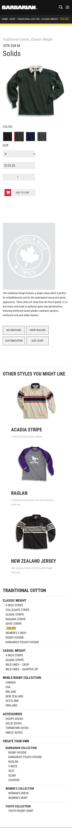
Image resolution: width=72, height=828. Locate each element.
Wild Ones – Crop (17, 664)
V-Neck (12, 766)
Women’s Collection (20, 788)
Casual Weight (14, 650)
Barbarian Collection (21, 748)
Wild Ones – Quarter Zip (22, 669)
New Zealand (17, 568)
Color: (8, 127)
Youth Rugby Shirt (20, 811)
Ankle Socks (14, 732)
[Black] (7, 136)
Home (5, 19)
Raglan (13, 761)
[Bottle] (19, 136)
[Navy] (30, 136)
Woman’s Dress (18, 793)
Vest (11, 771)
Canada (11, 682)
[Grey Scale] (41, 136)
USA (8, 687)
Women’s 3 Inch (16, 633)
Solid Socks (14, 723)
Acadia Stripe (15, 614)
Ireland (11, 691)
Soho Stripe (14, 623)
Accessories (12, 714)
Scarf (12, 775)
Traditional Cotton (28, 19)
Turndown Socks (17, 728)
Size (6, 145)
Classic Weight (50, 19)
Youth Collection (18, 806)
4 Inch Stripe (14, 605)
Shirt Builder (37, 330)
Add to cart (22, 192)
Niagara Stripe (16, 619)
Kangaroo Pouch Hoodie (22, 642)
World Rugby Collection (22, 678)
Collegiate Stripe (18, 610)
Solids (11, 628)
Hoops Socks (14, 719)
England (11, 705)
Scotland (12, 701)
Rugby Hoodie (15, 637)
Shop (12, 19)
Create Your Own (36, 500)
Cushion (13, 780)
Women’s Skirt (18, 798)
